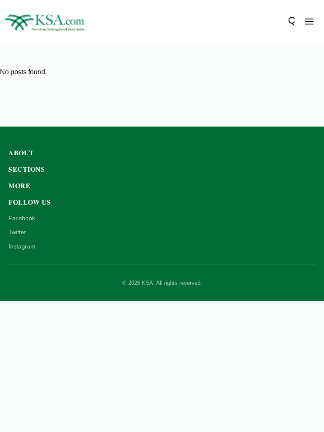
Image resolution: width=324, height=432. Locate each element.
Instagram (21, 246)
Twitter (17, 232)
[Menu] (309, 21)
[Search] (290, 21)
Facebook (21, 218)
